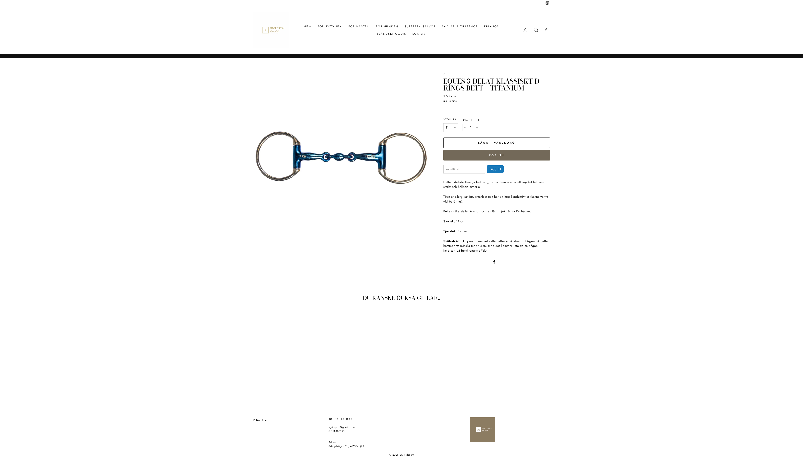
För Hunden (387, 26)
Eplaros (491, 26)
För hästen (359, 26)
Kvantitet (471, 120)
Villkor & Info (261, 420)
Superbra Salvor (420, 26)
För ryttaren (329, 26)
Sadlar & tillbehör (460, 26)
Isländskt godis (391, 34)
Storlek (450, 119)
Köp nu (496, 155)
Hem (307, 26)
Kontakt (419, 34)
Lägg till (495, 169)
